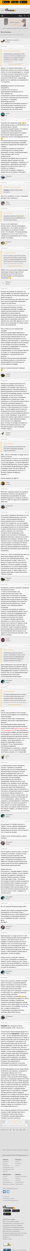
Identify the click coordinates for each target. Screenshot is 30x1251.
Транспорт (6, 1180)
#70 (28, 512)
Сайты (17, 1165)
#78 (28, 932)
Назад (9, 1121)
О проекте (6, 1196)
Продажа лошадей (9, 1184)
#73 (28, 687)
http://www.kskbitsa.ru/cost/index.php (13, 305)
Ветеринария (19, 1182)
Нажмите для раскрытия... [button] (15, 64)
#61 (28, 46)
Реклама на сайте (8, 1198)
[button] (2, 15)
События (18, 1180)
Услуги (5, 1176)
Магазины (18, 1163)
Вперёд (20, 1121)
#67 (28, 380)
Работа (5, 1178)
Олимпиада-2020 (8, 1169)
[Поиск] (28, 15)
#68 (28, 439)
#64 (28, 208)
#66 (28, 288)
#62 (28, 119)
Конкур (5, 1163)
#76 (28, 848)
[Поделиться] (25, 46)
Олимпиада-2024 (8, 1167)
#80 (28, 1022)
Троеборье (6, 1165)
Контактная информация (11, 1200)
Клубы (17, 1161)
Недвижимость (7, 1182)
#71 (28, 584)
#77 (28, 903)
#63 (28, 182)
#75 (28, 821)
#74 (28, 762)
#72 (28, 645)
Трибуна (17, 1178)
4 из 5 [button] (14, 1121)
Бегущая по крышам (7, 34)
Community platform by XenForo (15, 1155)
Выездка (5, 1161)
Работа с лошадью (21, 1176)
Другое (5, 1171)
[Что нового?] (24, 15)
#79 (28, 977)
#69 (28, 488)
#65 (28, 248)
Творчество (19, 1184)
